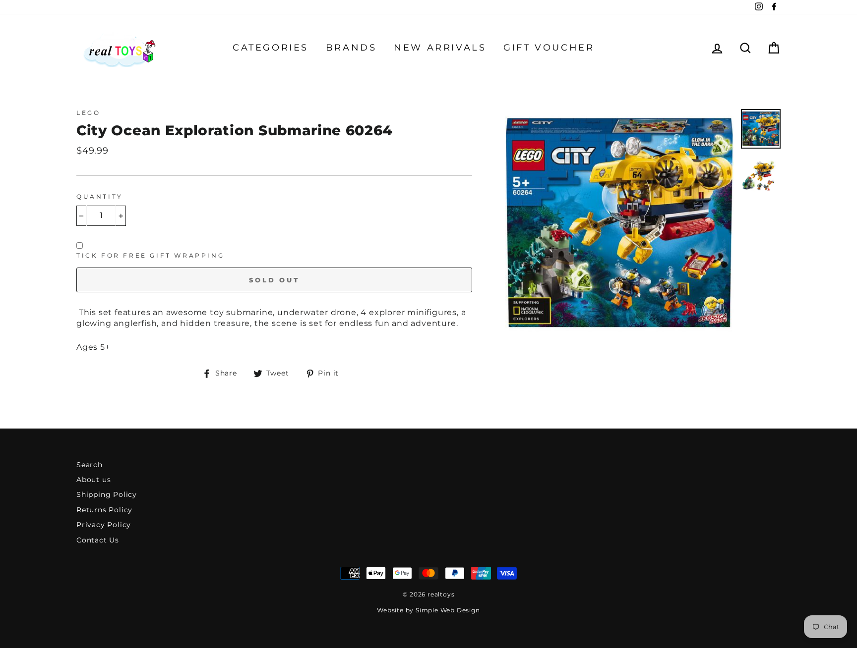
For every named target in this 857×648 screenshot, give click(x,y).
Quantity (99, 196)
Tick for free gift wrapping (150, 255)
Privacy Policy (103, 525)
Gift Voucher (548, 47)
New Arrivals (440, 47)
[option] (619, 223)
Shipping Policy (106, 494)
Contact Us (97, 540)
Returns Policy (104, 510)
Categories (270, 47)
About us (93, 480)
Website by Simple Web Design (428, 610)
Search (89, 465)
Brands (351, 47)
